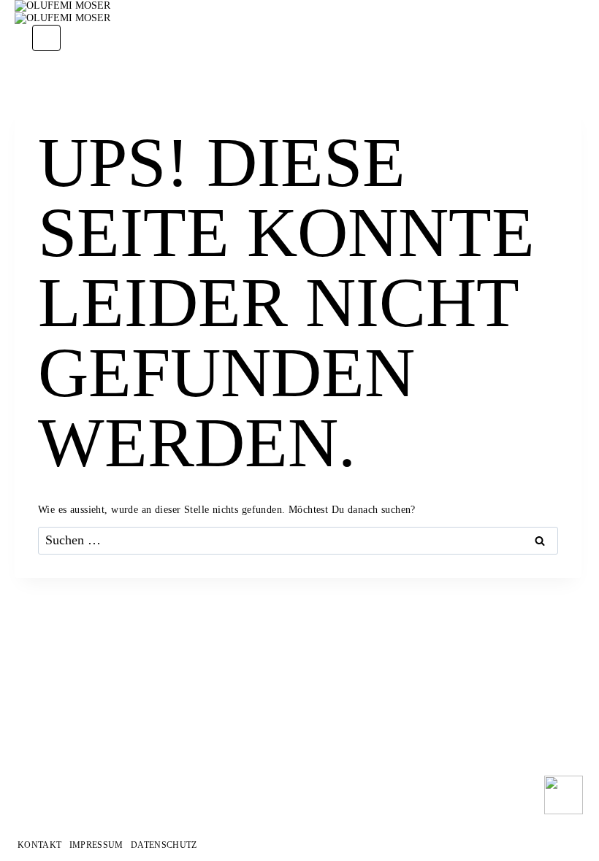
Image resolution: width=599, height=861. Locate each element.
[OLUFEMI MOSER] (298, 6)
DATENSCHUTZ (164, 845)
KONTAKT (39, 845)
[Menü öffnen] (46, 38)
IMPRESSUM (96, 845)
